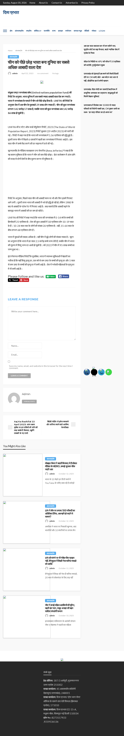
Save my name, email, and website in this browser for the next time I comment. (41, 367)
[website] (40, 401)
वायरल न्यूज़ (78, 31)
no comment (42, 73)
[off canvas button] (5, 31)
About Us (43, 2)
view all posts (29, 401)
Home (32, 2)
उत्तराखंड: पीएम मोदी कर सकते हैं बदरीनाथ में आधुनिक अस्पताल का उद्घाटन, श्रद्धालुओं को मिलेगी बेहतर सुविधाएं (101, 93)
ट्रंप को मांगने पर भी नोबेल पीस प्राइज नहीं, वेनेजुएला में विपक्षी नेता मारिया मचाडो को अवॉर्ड (60, 561)
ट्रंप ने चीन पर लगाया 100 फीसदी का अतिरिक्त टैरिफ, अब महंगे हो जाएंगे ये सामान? (60, 513)
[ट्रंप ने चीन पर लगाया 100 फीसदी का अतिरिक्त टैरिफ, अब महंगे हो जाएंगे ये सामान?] (26, 522)
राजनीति (47, 31)
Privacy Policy (88, 2)
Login (102, 31)
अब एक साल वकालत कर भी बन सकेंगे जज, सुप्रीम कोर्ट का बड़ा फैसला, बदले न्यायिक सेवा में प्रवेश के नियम (101, 49)
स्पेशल (94, 31)
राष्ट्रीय (28, 31)
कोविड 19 (37, 31)
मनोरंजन (68, 31)
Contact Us (57, 2)
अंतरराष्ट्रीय (19, 31)
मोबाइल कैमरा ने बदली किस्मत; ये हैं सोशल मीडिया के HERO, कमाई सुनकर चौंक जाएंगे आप (61, 466)
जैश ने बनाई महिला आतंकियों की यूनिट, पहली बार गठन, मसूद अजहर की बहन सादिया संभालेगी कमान (60, 608)
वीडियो (86, 31)
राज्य (54, 31)
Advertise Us (72, 2)
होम (11, 31)
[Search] (118, 31)
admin (15, 73)
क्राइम (60, 31)
